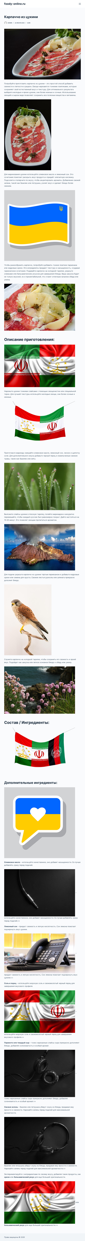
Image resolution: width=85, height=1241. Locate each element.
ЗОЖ (28, 23)
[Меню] (80, 4)
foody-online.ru (14, 3)
